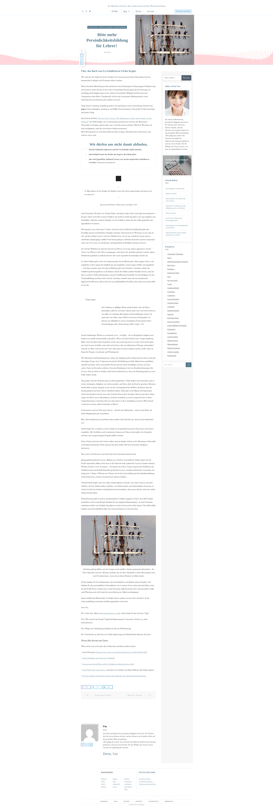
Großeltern (171, 307)
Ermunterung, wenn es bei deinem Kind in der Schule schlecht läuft (121, 652)
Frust (169, 277)
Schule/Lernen (106, 27)
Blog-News (171, 265)
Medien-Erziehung (173, 348)
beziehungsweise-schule (111, 613)
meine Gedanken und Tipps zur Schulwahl (98, 658)
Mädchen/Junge (172, 340)
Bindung (126, 779)
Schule (103, 784)
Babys (169, 258)
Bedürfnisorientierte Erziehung (177, 262)
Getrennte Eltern (172, 303)
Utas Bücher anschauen (145, 782)
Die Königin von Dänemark (175, 188)
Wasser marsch (171, 213)
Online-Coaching (173, 352)
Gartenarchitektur (173, 288)
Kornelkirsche (172, 333)
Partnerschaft (171, 356)
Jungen (103, 782)
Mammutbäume (172, 344)
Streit (114, 782)
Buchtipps (93, 27)
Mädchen (104, 779)
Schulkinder (120, 27)
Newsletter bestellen (145, 779)
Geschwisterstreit (173, 299)
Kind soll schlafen (173, 322)
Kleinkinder (171, 329)
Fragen (115, 787)
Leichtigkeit (127, 784)
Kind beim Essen (173, 318)
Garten (169, 284)
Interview (170, 314)
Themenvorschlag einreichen (147, 784)
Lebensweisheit (172, 337)
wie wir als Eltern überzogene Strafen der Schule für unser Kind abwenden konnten (114, 676)
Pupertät (103, 787)
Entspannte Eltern (173, 273)
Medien (115, 779)
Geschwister (128, 782)
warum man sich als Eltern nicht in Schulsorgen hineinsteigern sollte (108, 664)
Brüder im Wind (171, 193)
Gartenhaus (171, 292)
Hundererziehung (173, 310)
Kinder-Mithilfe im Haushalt (176, 325)
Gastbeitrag (171, 295)
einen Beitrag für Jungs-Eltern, (94, 670)
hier (141, 619)
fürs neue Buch (172, 280)
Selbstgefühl (116, 784)
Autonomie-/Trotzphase (175, 254)
